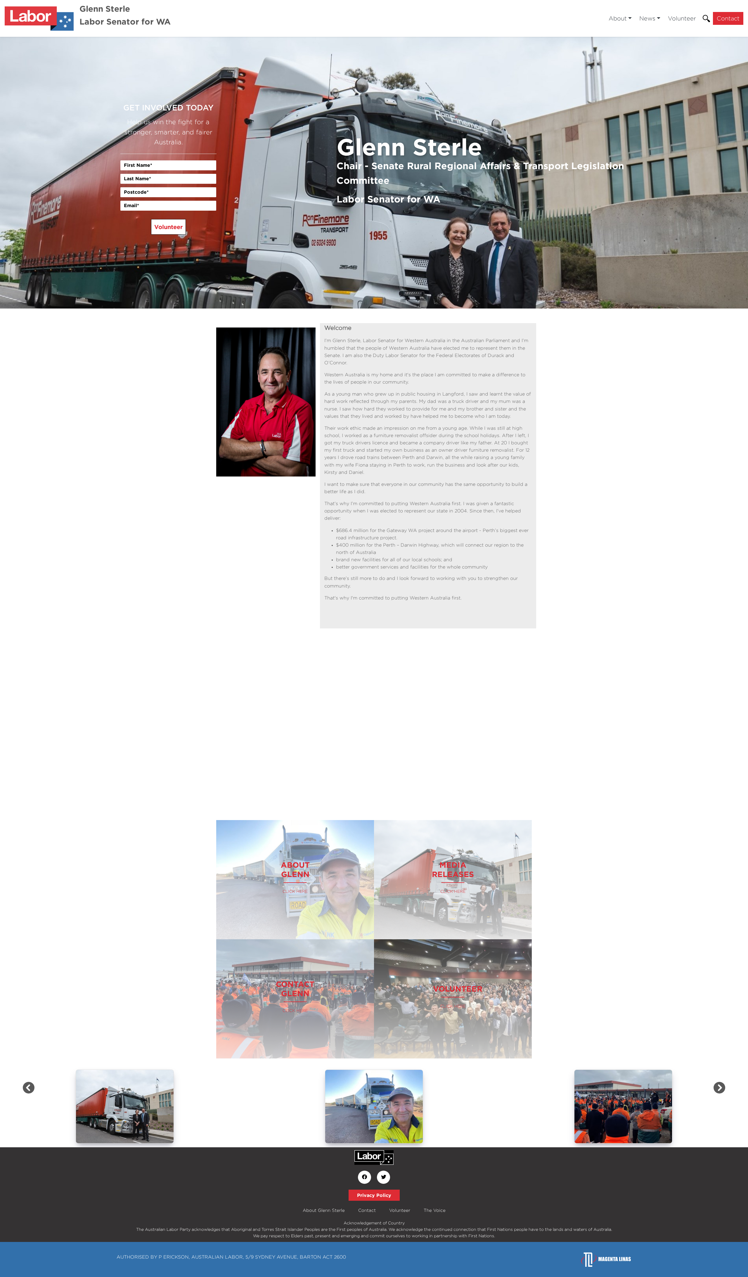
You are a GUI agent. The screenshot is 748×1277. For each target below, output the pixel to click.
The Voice (435, 1210)
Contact (728, 18)
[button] (56, 173)
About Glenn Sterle (324, 1210)
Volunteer (682, 18)
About (618, 18)
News (647, 18)
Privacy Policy (374, 1195)
